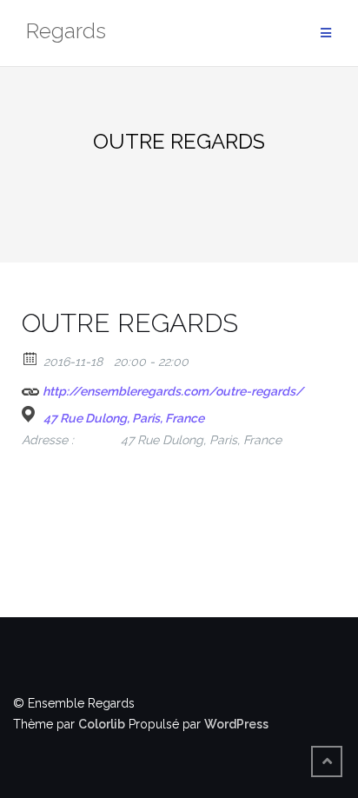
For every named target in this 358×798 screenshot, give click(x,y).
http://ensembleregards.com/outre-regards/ (171, 391)
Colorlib (101, 724)
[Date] (31, 357)
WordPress (236, 724)
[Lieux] (31, 414)
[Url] (31, 387)
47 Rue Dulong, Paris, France (123, 418)
